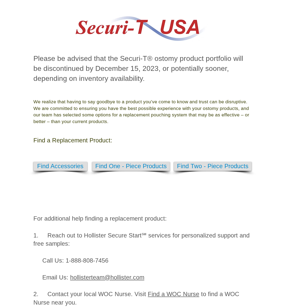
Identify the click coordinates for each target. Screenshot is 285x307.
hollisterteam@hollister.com (107, 277)
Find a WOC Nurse (173, 294)
